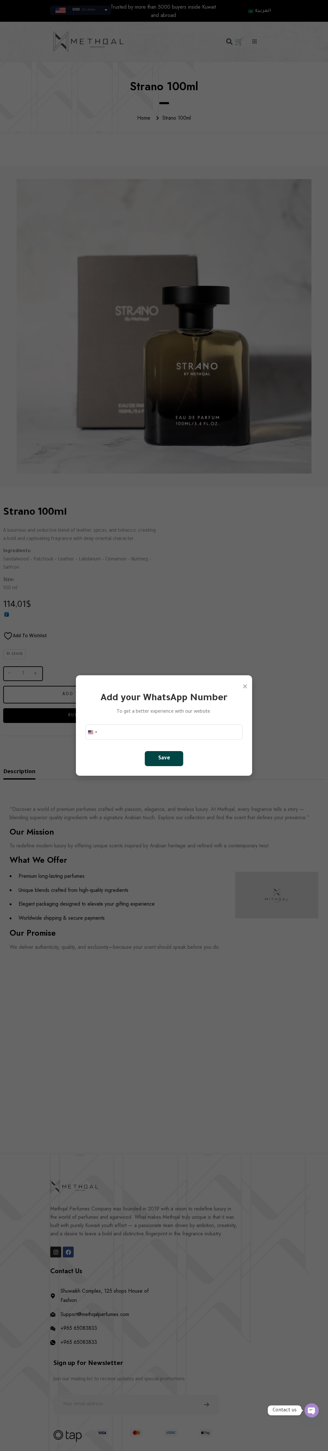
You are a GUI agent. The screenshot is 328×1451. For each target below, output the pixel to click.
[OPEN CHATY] (312, 1410)
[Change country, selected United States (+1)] (92, 732)
